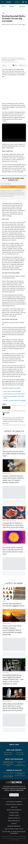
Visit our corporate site (16, 790)
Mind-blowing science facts (20, 775)
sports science (6, 407)
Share (5, 65)
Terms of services (16, 190)
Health (3, 13)
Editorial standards (14, 826)
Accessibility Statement (14, 801)
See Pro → (17, 2)
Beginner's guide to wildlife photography (20, 773)
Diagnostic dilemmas (8, 754)
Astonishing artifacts (20, 754)
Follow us (16, 65)
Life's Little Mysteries (8, 752)
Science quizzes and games (8, 772)
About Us (14, 807)
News (23, 24)
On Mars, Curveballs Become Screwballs (14, 400)
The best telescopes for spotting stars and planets (8, 776)
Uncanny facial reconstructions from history (19, 765)
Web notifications (14, 820)
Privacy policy (14, 812)
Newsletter (23, 65)
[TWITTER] (4, 414)
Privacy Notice (18, 192)
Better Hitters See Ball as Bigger (12, 391)
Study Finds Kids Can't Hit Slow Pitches (14, 394)
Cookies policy (14, 815)
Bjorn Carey (7, 24)
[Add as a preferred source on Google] (14, 794)
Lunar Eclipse (22, 6)
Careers (14, 823)
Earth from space (19, 752)
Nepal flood (11, 6)
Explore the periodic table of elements (8, 765)
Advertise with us (14, 818)
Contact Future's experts (14, 804)
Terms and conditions (14, 810)
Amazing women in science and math (19, 762)
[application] (14, 132)
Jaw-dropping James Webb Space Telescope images (8, 762)
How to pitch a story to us (14, 829)
